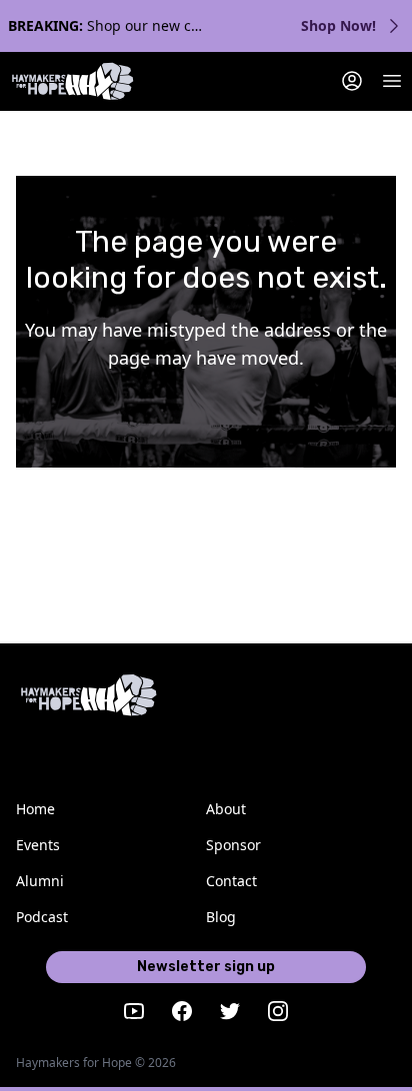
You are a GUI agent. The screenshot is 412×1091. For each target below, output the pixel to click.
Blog (221, 916)
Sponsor (233, 844)
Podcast (42, 916)
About (226, 808)
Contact (231, 880)
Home (35, 808)
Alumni (40, 880)
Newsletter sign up (206, 966)
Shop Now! (338, 25)
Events (38, 844)
